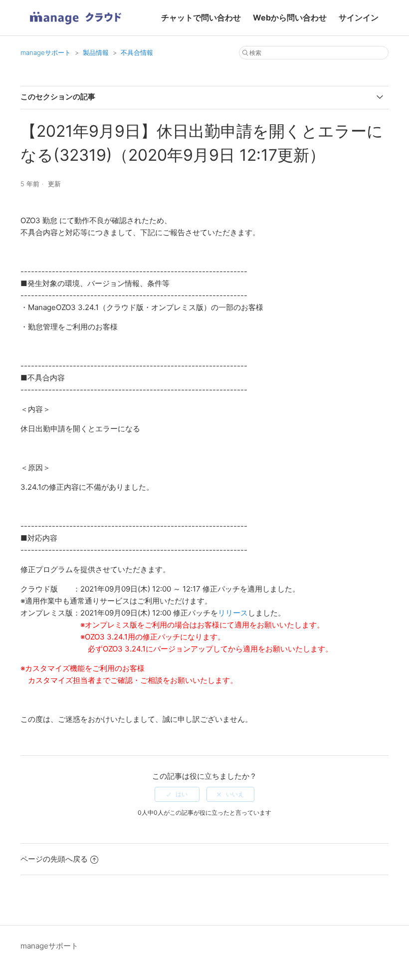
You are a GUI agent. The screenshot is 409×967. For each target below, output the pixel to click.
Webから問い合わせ (290, 17)
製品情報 (96, 52)
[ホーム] (75, 27)
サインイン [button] (359, 17)
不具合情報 (137, 52)
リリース (233, 613)
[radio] (177, 794)
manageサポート (45, 52)
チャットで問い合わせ (201, 17)
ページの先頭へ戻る (54, 859)
